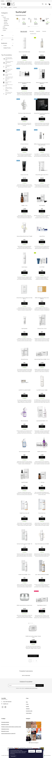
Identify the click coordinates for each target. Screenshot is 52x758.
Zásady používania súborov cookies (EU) (8, 733)
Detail (42, 180)
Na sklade (8, 45)
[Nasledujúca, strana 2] (33, 661)
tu (14, 753)
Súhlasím (39, 751)
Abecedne (44, 31)
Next (50, 15)
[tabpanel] (21, 21)
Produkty (4, 30)
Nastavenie (13, 756)
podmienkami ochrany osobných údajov (31, 688)
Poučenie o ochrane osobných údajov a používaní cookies (11, 726)
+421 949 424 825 (7, 701)
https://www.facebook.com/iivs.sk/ (2, 707)
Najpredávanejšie (23, 31)
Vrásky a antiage (6, 18)
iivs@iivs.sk (5, 703)
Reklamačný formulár (5, 731)
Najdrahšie (38, 31)
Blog (27, 701)
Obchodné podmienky (5, 722)
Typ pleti (4, 17)
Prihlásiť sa (39, 685)
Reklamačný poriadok (5, 724)
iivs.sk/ (5, 707)
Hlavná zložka (5, 28)
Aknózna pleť (6, 23)
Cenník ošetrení (28, 713)
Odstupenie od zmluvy (5, 728)
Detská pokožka (6, 25)
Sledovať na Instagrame (34, 742)
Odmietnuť (32, 751)
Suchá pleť (5, 20)
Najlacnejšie (31, 31)
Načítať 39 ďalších (33, 655)
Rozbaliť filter (7, 47)
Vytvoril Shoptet (48, 755)
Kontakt (27, 706)
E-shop (2, 15)
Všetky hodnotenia (26, 675)
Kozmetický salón (29, 710)
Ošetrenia (27, 708)
